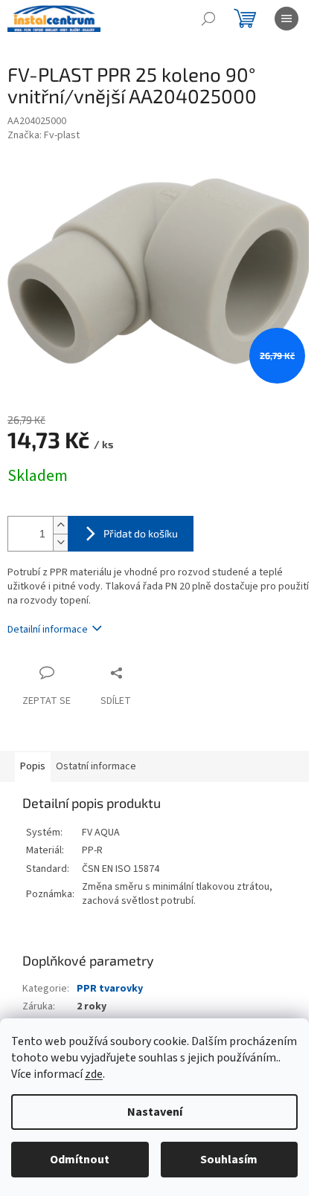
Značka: (43, 135)
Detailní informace (47, 629)
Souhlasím (228, 1159)
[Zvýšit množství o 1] (60, 525)
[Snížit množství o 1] (60, 542)
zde (94, 1074)
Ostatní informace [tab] (96, 766)
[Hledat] (208, 18)
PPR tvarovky (110, 988)
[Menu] (286, 18)
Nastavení (154, 1112)
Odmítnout (79, 1159)
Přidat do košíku (140, 533)
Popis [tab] (32, 766)
